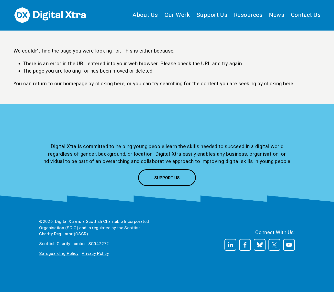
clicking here (109, 84)
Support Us (167, 177)
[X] (274, 245)
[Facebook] (245, 245)
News (276, 14)
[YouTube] (289, 245)
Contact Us (306, 14)
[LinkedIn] (230, 245)
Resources (248, 14)
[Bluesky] (260, 245)
